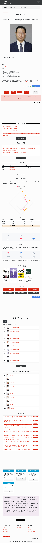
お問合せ (29, 529)
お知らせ (29, 527)
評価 (26, 81)
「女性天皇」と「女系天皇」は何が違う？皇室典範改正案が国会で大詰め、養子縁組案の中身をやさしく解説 (18, 438)
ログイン (36, 96)
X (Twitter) (20, 520)
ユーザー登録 (18, 527)
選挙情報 (8, 491)
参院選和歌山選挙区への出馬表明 (9, 150)
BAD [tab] (8, 321)
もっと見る (20, 138)
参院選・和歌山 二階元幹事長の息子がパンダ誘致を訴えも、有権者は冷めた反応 (19, 148)
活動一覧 (13, 92)
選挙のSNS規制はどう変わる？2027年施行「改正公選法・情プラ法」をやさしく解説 (18, 421)
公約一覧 (6, 92)
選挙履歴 (26, 92)
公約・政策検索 (21, 292)
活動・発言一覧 (34, 289)
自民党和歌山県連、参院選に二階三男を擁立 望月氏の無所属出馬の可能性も (18, 155)
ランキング (20, 478)
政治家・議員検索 (8, 292)
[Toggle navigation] (38, 2)
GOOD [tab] (5, 321)
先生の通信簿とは (6, 536)
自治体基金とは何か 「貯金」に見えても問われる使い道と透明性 (17, 449)
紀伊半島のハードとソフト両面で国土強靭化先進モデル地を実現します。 (17, 130)
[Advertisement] (21, 113)
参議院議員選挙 (12, 167)
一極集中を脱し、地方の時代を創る (10, 128)
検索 (8, 479)
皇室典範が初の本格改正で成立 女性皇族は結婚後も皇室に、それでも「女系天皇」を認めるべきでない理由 (18, 425)
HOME (4, 527)
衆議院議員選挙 (12, 169)
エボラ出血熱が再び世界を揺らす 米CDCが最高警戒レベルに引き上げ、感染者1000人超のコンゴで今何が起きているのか (17, 446)
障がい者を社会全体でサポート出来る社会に (11, 126)
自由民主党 (5, 66)
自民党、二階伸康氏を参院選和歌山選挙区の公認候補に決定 (15, 152)
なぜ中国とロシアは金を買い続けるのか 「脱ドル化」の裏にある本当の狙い (18, 432)
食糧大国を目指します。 (8, 135)
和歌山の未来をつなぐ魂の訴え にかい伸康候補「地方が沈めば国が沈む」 (18, 146)
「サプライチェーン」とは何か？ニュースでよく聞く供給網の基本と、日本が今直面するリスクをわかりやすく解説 (18, 442)
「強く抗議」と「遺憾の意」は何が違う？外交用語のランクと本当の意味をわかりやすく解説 (18, 417)
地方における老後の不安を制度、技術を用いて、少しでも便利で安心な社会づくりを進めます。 (22, 133)
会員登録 (4, 96)
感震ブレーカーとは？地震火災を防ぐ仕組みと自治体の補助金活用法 (17, 435)
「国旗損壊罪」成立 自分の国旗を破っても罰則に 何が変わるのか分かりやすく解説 (18, 428)
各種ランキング (34, 292)
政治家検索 (5, 531)
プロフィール (8, 289)
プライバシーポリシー (32, 531)
